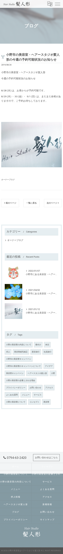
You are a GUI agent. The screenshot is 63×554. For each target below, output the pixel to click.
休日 (47, 345)
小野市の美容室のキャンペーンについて (23, 366)
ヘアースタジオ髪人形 (37, 373)
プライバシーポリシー (15, 388)
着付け (38, 345)
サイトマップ (47, 519)
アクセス (49, 388)
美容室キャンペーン (14, 373)
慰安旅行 (36, 352)
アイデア (49, 366)
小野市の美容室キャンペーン (18, 359)
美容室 (46, 402)
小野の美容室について (15, 402)
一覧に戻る (31, 203)
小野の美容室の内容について (18, 345)
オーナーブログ (8, 179)
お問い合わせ (35, 388)
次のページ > (53, 203)
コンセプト (34, 402)
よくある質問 (12, 395)
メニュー (26, 395)
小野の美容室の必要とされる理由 (20, 380)
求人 (8, 352)
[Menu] (57, 4)
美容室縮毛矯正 (21, 352)
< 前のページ (10, 203)
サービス (37, 395)
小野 (53, 373)
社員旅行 (47, 352)
